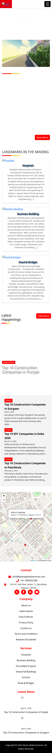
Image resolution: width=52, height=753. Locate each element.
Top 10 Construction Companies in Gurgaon (26, 732)
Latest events (26, 611)
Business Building (26, 660)
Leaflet (32, 560)
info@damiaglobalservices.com (28, 576)
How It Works (26, 616)
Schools (26, 677)
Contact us (26, 628)
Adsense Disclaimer (26, 639)
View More (43, 315)
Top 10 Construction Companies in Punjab (20, 369)
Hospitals (26, 654)
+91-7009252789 (28, 580)
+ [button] (4, 495)
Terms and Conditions (26, 633)
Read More (42, 137)
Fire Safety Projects (26, 666)
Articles (8, 400)
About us (26, 605)
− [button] (4, 500)
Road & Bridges (26, 683)
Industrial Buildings (26, 671)
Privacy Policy (26, 622)
